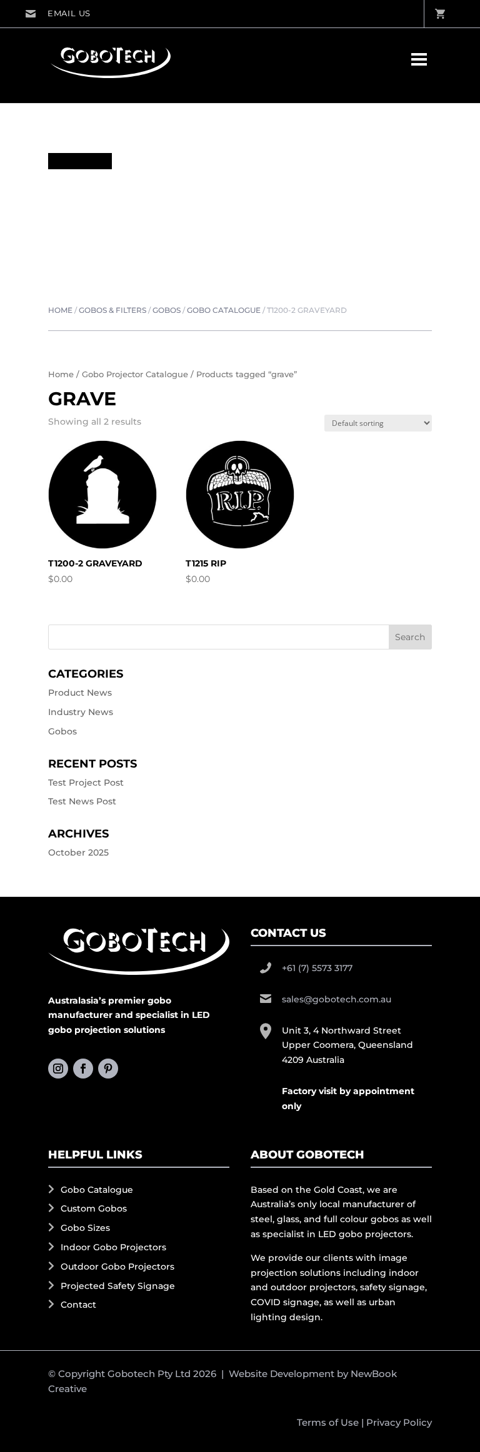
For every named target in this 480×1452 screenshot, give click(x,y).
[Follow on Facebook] (83, 1069)
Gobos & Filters (112, 310)
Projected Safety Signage (118, 1285)
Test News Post (82, 801)
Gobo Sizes (85, 1227)
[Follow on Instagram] (58, 1069)
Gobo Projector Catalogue (135, 374)
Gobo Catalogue (224, 310)
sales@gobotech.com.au (58, 13)
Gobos (166, 310)
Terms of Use (328, 1422)
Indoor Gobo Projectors (113, 1247)
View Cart (439, 13)
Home (60, 310)
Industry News (80, 712)
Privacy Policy (399, 1422)
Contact (78, 1304)
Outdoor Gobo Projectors (117, 1266)
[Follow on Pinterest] (108, 1069)
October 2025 (78, 852)
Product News (80, 692)
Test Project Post (86, 782)
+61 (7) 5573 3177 (317, 968)
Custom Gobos (94, 1208)
